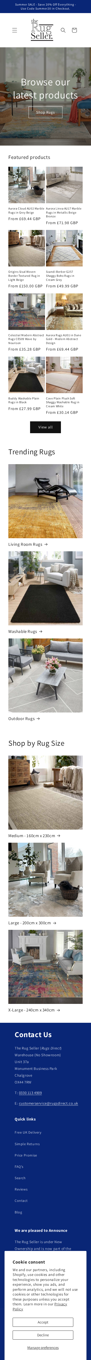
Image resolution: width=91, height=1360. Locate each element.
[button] (14, 30)
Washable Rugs (22, 631)
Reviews (21, 1189)
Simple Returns (27, 1144)
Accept (43, 1322)
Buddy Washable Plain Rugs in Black (23, 400)
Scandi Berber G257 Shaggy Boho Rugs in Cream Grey (60, 275)
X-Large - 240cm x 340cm (31, 1010)
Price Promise (26, 1155)
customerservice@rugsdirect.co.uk (48, 1103)
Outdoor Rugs (21, 718)
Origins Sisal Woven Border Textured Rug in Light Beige (24, 275)
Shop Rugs (45, 112)
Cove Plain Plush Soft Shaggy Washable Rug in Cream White (62, 402)
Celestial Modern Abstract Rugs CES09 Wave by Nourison (26, 339)
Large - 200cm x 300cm (29, 923)
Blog (18, 1212)
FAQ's (19, 1166)
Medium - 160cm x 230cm (31, 835)
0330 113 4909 (30, 1092)
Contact (21, 1200)
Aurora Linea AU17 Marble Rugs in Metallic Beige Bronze (63, 212)
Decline (43, 1335)
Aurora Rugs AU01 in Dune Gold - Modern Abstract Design (63, 339)
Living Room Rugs (25, 544)
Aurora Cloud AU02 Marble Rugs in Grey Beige (26, 210)
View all (45, 427)
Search (20, 1178)
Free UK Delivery (28, 1132)
